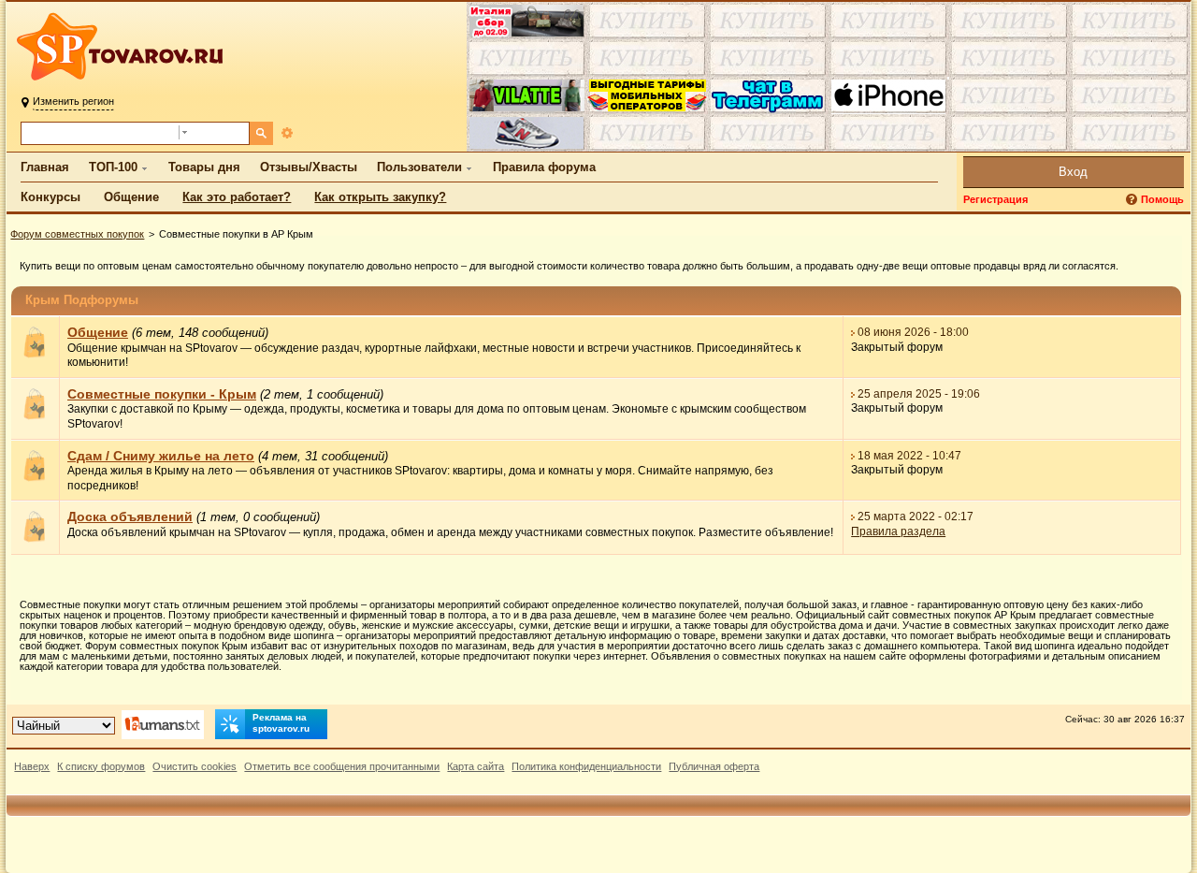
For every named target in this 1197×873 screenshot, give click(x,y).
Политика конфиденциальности (586, 766)
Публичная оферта (714, 766)
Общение (131, 197)
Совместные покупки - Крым (161, 393)
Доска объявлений (130, 516)
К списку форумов (101, 766)
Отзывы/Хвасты (308, 167)
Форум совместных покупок (77, 234)
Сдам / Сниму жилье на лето (160, 455)
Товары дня (204, 167)
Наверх (32, 766)
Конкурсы (50, 197)
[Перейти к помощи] (1133, 200)
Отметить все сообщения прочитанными (342, 766)
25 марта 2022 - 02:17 (916, 516)
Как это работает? (236, 197)
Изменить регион (73, 101)
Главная (45, 167)
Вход (1073, 172)
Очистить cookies (194, 766)
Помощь (1162, 199)
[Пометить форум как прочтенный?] (35, 354)
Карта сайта (475, 766)
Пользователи (419, 167)
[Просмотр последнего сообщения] (854, 332)
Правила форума (544, 167)
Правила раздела (899, 531)
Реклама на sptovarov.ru (281, 723)
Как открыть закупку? (380, 197)
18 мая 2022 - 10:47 (910, 455)
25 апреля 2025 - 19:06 (919, 393)
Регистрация (995, 199)
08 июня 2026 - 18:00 (914, 332)
